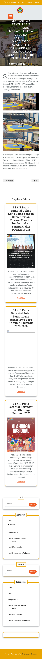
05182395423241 (13, 2)
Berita (9, 521)
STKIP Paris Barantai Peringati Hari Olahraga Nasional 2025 (21, 408)
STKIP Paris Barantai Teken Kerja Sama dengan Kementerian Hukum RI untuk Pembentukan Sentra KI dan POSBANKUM (21, 218)
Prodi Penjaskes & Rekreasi (18, 553)
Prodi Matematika (14, 547)
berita (12, 525)
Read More (21, 298)
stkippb (29, 64)
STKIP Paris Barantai (21, 654)
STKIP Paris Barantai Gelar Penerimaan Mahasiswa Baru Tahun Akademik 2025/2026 (21, 318)
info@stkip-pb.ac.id (32, 2)
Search (32, 504)
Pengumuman (13, 532)
